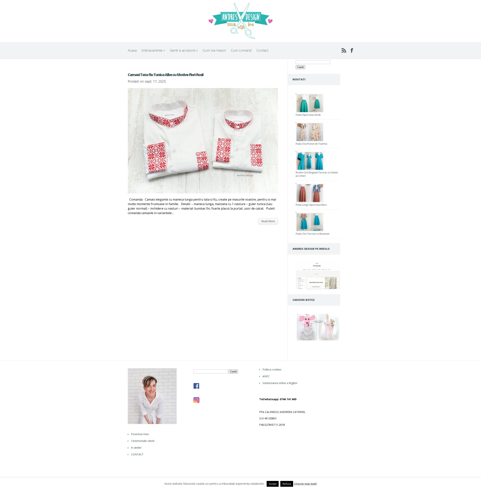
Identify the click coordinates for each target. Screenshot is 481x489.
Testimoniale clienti (142, 441)
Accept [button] (272, 483)
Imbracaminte (153, 50)
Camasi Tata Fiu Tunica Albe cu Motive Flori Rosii (165, 74)
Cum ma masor (214, 50)
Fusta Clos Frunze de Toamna (311, 143)
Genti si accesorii (184, 50)
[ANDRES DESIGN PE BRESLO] (318, 288)
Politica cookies (271, 369)
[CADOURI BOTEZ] (318, 340)
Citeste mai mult (305, 483)
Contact (262, 50)
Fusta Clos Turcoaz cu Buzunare (313, 233)
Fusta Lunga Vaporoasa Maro (311, 204)
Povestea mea (140, 434)
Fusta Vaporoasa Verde (308, 114)
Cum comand (241, 50)
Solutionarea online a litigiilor (279, 383)
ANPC (266, 376)
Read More (268, 221)
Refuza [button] (287, 483)
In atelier (136, 447)
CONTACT (137, 454)
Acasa (132, 50)
